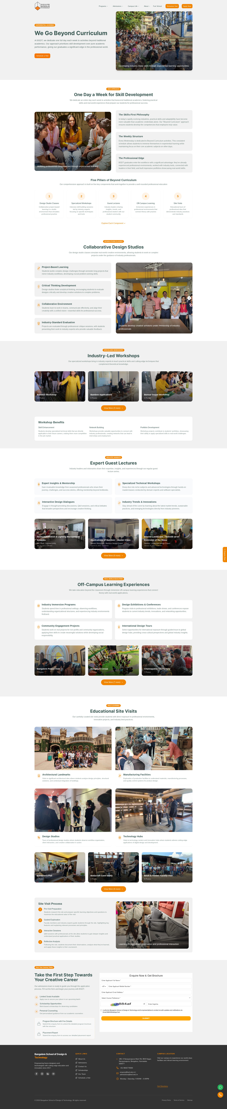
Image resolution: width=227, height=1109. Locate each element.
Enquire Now (225, 555)
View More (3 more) (112, 408)
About (146, 6)
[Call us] (220, 1095)
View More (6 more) (112, 556)
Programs (102, 6)
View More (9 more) (112, 889)
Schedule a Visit (42, 56)
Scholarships (83, 1070)
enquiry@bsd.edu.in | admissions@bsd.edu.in (129, 1073)
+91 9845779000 (126, 1068)
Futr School (157, 6)
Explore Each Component (112, 223)
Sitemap (189, 1100)
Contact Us (82, 1066)
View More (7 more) (112, 682)
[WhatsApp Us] (220, 1087)
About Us (81, 1059)
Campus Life (132, 6)
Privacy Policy (166, 1100)
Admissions (117, 6)
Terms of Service (179, 1100)
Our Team (82, 1074)
